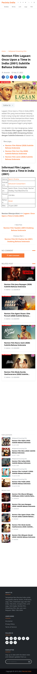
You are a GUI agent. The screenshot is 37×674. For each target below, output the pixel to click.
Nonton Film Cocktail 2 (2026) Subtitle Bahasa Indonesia (22, 472)
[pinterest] (19, 638)
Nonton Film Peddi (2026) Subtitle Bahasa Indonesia (21, 483)
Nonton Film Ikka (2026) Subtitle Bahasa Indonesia (23, 452)
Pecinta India (8, 2)
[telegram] (23, 2)
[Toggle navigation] (34, 2)
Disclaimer (9, 621)
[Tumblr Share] (19, 77)
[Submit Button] (29, 662)
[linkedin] (15, 638)
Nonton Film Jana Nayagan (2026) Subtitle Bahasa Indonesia (18, 285)
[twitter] (25, 2)
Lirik (20, 7)
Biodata (6, 7)
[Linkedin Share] (15, 77)
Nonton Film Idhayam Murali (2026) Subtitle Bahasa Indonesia (23, 536)
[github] (15, 642)
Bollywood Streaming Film (19, 438)
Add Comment (14, 255)
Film (31, 7)
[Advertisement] (18, 29)
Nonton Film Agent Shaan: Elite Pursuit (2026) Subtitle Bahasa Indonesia (17, 315)
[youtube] (23, 638)
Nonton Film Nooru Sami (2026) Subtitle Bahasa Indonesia (17, 344)
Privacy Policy (9, 624)
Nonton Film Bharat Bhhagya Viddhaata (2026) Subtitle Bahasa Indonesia (23, 496)
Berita (13, 7)
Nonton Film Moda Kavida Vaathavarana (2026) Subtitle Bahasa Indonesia (16, 374)
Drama (16, 179)
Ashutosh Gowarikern (16, 184)
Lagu (25, 7)
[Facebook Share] (3, 77)
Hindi (10, 201)
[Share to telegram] (28, 77)
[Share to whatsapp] (23, 77)
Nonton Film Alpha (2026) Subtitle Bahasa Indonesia (21, 441)
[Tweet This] (7, 77)
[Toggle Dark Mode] (29, 2)
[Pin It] (11, 77)
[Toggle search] (31, 2)
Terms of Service (11, 627)
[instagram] (20, 2)
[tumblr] (11, 638)
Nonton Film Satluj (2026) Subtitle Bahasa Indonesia (21, 462)
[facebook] (18, 2)
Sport (10, 179)
